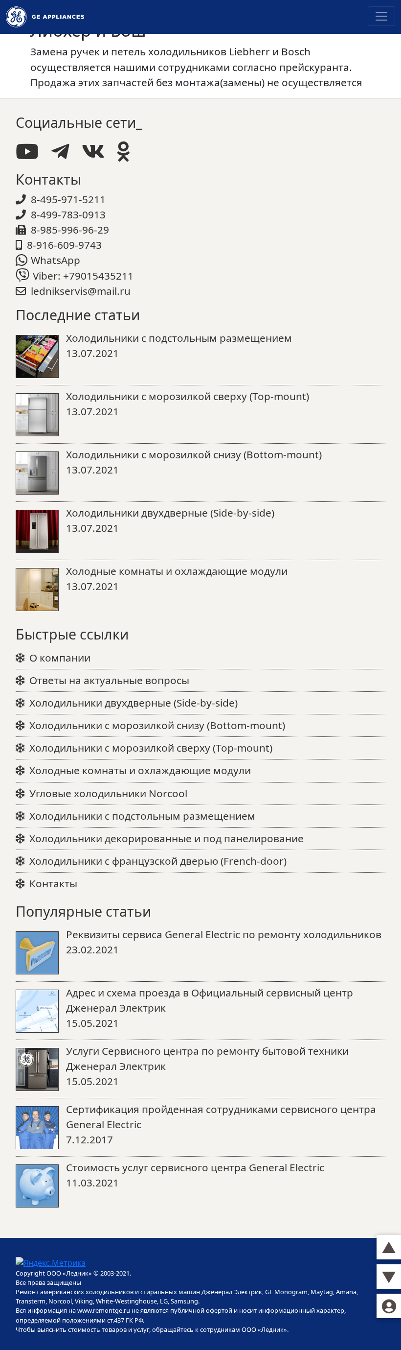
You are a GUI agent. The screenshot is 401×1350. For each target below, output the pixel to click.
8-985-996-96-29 (70, 230)
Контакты (53, 883)
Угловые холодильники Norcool (108, 793)
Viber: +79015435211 (83, 276)
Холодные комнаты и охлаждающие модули (140, 770)
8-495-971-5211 (68, 199)
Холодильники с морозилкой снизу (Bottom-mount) (157, 725)
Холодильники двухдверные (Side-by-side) (133, 703)
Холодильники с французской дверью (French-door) (158, 861)
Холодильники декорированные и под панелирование (166, 838)
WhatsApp (55, 260)
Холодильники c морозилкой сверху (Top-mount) (150, 748)
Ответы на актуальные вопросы (109, 680)
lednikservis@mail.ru (81, 291)
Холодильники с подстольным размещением (142, 816)
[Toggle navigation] (381, 16)
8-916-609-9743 (64, 245)
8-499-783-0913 (68, 214)
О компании (59, 657)
